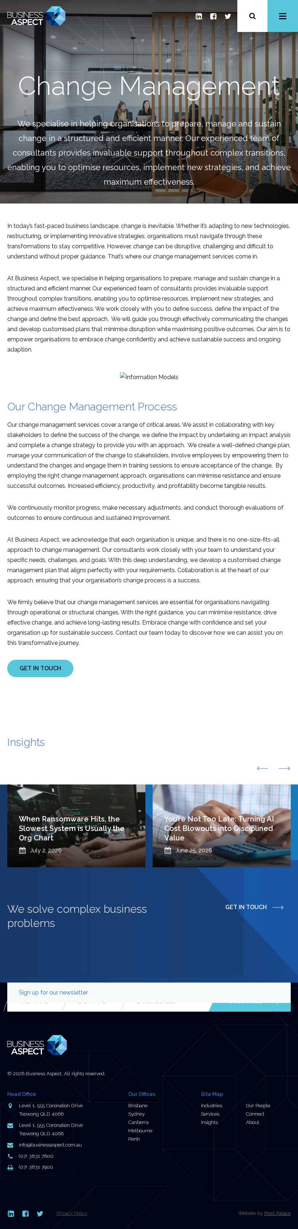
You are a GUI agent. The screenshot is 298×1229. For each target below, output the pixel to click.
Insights (209, 1122)
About (252, 1122)
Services (210, 1114)
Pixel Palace (277, 1213)
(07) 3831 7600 (36, 1156)
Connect (255, 1114)
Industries (211, 1105)
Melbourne (140, 1130)
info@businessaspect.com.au (50, 1145)
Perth (134, 1139)
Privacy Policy (72, 1213)
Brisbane (138, 1105)
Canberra (138, 1122)
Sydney (136, 1114)
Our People (258, 1105)
